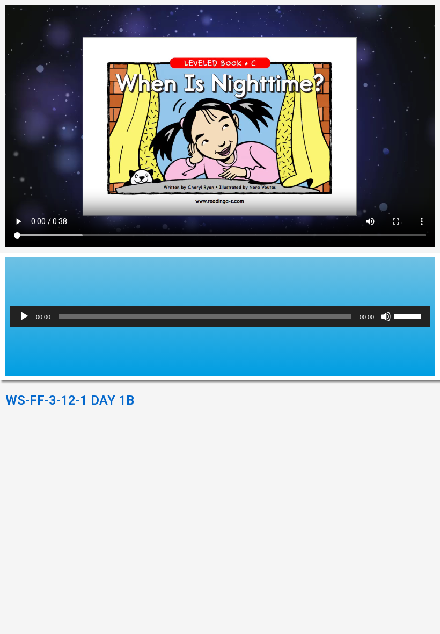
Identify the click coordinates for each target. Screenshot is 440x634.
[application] (220, 316)
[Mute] (385, 316)
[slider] (409, 315)
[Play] (24, 316)
